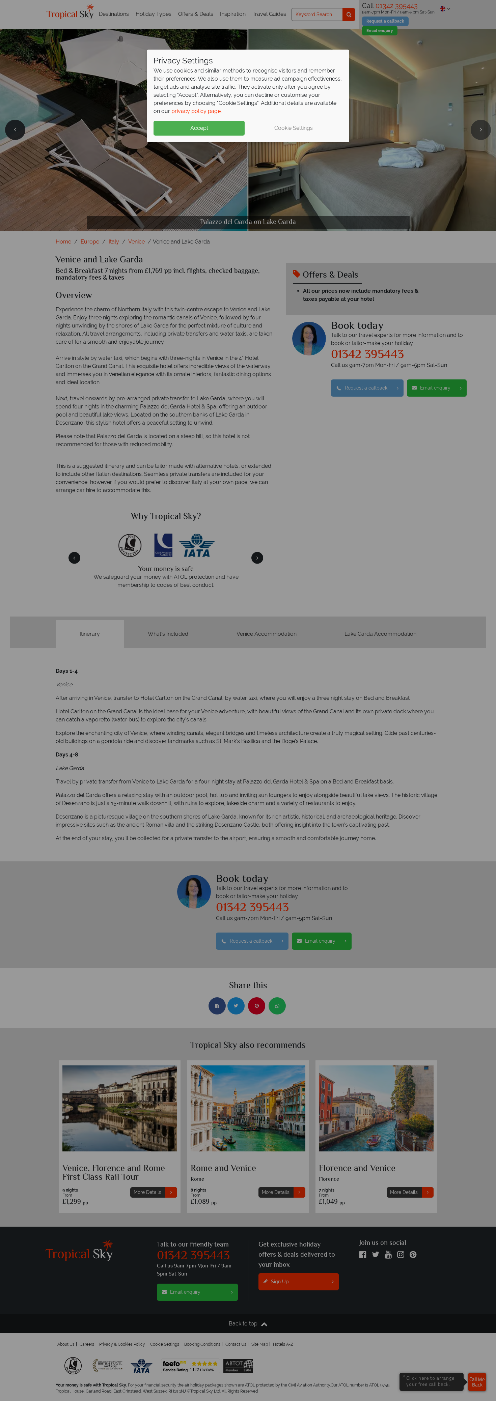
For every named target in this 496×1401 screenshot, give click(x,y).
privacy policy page (196, 111)
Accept (199, 128)
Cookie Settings (293, 128)
